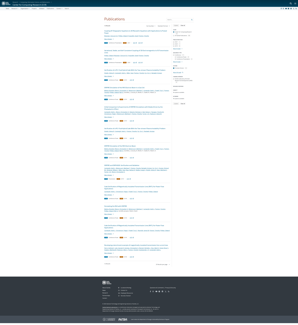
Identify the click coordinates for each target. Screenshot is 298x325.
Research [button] (14, 8)
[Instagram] (284, 8)
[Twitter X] (294, 8)
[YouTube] (286, 8)
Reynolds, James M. (143, 230)
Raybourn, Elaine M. (156, 114)
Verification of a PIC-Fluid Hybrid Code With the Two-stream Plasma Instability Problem (134, 70)
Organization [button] (24, 8)
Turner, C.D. (146, 114)
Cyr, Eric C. (148, 73)
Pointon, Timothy (144, 36)
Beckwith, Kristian (157, 73)
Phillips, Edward (123, 36)
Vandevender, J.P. (144, 250)
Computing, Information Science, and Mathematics (35, 2)
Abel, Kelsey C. (146, 112)
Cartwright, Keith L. (120, 73)
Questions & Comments (157, 288)
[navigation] (151, 26)
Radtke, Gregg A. (140, 170)
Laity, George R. (119, 248)
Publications (50, 8)
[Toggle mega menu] (295, 3)
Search (67, 8)
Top (293, 323)
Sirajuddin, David (133, 36)
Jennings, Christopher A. (132, 248)
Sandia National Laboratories (110, 307)
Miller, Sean (130, 73)
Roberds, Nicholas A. (136, 112)
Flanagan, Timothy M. (157, 112)
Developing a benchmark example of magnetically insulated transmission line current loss (136, 245)
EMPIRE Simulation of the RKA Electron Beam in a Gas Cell (124, 87)
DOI (134, 43)
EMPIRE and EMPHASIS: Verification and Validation (121, 165)
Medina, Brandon (109, 90)
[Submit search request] (192, 19)
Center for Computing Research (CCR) (29, 4)
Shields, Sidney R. (109, 73)
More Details (108, 39)
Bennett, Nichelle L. (144, 248)
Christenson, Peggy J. (110, 114)
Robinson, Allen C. (122, 250)
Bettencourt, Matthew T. (136, 90)
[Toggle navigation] (3, 8)
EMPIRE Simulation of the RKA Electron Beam (120, 146)
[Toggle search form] (290, 3)
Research (15, 2)
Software (41, 8)
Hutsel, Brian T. (164, 248)
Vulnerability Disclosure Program (160, 319)
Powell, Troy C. (159, 90)
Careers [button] (58, 8)
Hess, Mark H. (155, 248)
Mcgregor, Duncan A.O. (111, 36)
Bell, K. (121, 92)
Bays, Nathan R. (130, 170)
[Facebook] (281, 8)
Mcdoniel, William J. (112, 170)
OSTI (139, 43)
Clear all (183, 25)
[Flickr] (289, 8)
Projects (34, 8)
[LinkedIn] (291, 8)
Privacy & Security (170, 288)
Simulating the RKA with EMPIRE (115, 206)
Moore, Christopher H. (121, 90)
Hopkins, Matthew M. (110, 250)
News (7, 8)
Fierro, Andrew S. (109, 248)
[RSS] (296, 8)
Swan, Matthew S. (162, 170)
